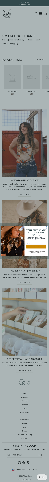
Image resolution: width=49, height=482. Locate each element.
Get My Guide (36, 247)
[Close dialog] (46, 227)
